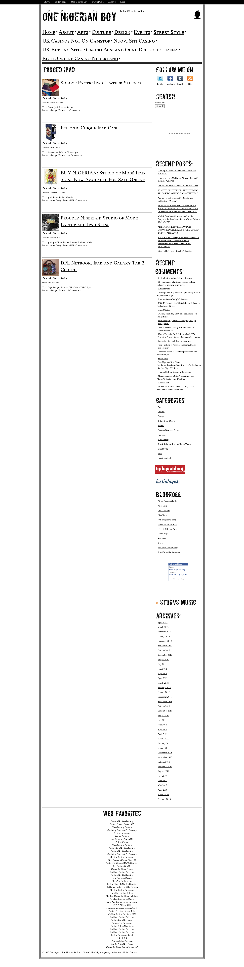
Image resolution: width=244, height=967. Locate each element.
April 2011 (162, 733)
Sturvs (47, 2)
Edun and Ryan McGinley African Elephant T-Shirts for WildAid (178, 179)
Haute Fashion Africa (167, 524)
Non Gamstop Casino (122, 877)
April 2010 (162, 789)
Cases (50, 107)
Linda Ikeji (163, 533)
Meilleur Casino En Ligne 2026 (122, 914)
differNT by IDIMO (166, 420)
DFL (71, 287)
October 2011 (164, 706)
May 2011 (162, 729)
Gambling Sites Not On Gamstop (122, 830)
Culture (101, 31)
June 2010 (162, 780)
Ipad (56, 107)
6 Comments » (74, 290)
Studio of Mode (66, 197)
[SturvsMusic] (178, 602)
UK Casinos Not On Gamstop (76, 40)
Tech (160, 453)
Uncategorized (164, 458)
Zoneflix (112, 2)
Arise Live (162, 505)
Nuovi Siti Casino (134, 40)
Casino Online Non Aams (122, 925)
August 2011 (163, 715)
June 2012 (162, 668)
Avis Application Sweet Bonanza (122, 901)
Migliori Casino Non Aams (122, 857)
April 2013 (162, 622)
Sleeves (62, 107)
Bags (50, 287)
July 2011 (162, 719)
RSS (190, 83)
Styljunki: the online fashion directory (175, 277)
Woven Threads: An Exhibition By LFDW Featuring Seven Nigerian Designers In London (179, 336)
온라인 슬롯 (122, 937)
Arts (82, 31)
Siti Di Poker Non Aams (122, 944)
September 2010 (165, 766)
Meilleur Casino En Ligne (122, 871)
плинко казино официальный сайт (122, 908)
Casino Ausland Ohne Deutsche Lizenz (131, 49)
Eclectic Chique (66, 152)
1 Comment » (74, 110)
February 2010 (164, 799)
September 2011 (165, 710)
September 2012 (165, 654)
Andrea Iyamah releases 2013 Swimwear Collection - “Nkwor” (176, 199)
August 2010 (163, 771)
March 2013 (163, 626)
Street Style (169, 31)
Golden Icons (60, 2)
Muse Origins (164, 288)
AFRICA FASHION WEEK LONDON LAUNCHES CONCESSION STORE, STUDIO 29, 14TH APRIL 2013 (178, 229)
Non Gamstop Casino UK (122, 839)
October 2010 (164, 761)
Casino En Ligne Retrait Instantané (122, 947)
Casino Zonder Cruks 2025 (122, 824)
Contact (133, 952)
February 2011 (164, 743)
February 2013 (164, 631)
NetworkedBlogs (175, 564)
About (66, 31)
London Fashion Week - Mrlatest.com (174, 371)
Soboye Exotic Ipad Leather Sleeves (101, 82)
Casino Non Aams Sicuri (122, 934)
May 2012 (162, 673)
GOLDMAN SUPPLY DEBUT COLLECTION (178, 185)
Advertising (117, 952)
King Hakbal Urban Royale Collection (175, 251)
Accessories (53, 152)
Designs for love (60, 287)
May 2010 (162, 785)
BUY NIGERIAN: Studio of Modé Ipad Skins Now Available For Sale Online (103, 175)
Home (48, 31)
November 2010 (165, 757)
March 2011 (163, 738)
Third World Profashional (169, 552)
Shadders (162, 538)
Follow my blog (178, 579)
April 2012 (162, 678)
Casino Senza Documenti (122, 919)
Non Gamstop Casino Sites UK (122, 860)
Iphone (66, 242)
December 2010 (165, 752)
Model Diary (163, 439)
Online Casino (122, 842)
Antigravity (105, 952)
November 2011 (165, 701)
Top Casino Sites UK (122, 866)
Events (142, 31)
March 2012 (163, 682)
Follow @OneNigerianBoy (132, 10)
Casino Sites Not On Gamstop (122, 848)
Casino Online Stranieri (122, 941)
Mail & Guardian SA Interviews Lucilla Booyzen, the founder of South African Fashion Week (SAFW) (179, 219)
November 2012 (165, 645)
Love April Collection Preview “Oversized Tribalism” (177, 172)
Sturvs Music (98, 2)
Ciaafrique (162, 514)
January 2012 (164, 692)
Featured (62, 110)
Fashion (172, 574)
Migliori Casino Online (122, 892)
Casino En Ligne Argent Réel (122, 911)
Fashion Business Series (168, 430)
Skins (55, 197)
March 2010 (163, 794)
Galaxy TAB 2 (80, 287)
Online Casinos (122, 836)
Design (122, 31)
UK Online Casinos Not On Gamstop (122, 886)
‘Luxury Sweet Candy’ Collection (173, 299)
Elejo (122, 2)
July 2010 (162, 775)
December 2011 (165, 696)
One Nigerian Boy (79, 2)
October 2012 (164, 650)
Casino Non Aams (122, 833)
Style (179, 574)
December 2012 (165, 640)
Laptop (73, 242)
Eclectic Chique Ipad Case (89, 127)
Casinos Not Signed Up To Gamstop (122, 863)
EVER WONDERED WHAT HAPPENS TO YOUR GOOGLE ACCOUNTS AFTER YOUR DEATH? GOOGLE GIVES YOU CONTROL (178, 208)
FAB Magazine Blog (167, 519)
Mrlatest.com (163, 382)
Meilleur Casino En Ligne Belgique (122, 895)
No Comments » (75, 155)
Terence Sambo (60, 98)
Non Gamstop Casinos (122, 827)
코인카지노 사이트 (122, 904)
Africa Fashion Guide (167, 501)
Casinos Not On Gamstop (122, 821)
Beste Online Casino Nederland (80, 58)
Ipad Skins (57, 242)
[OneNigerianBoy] (79, 16)
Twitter (160, 83)
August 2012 (163, 659)
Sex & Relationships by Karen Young (174, 444)
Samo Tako (163, 358)
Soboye (70, 107)
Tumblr (180, 83)
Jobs (126, 952)
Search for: (160, 102)
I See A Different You (167, 528)
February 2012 (164, 687)
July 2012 (162, 664)
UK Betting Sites (62, 49)
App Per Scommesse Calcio (122, 898)
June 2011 (162, 724)
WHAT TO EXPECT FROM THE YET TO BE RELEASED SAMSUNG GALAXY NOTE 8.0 (178, 192)
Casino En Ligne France (122, 868)
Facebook (170, 83)
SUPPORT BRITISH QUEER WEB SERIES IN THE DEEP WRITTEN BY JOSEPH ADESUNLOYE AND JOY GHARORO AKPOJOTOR (178, 242)
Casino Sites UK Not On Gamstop (122, 883)
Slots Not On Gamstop (122, 880)
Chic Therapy (164, 510)
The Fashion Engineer (167, 547)
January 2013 (164, 636)
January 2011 (164, 747)
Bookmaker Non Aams (122, 922)
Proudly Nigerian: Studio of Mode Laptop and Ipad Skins (99, 220)
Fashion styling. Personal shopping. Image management (177, 322)
